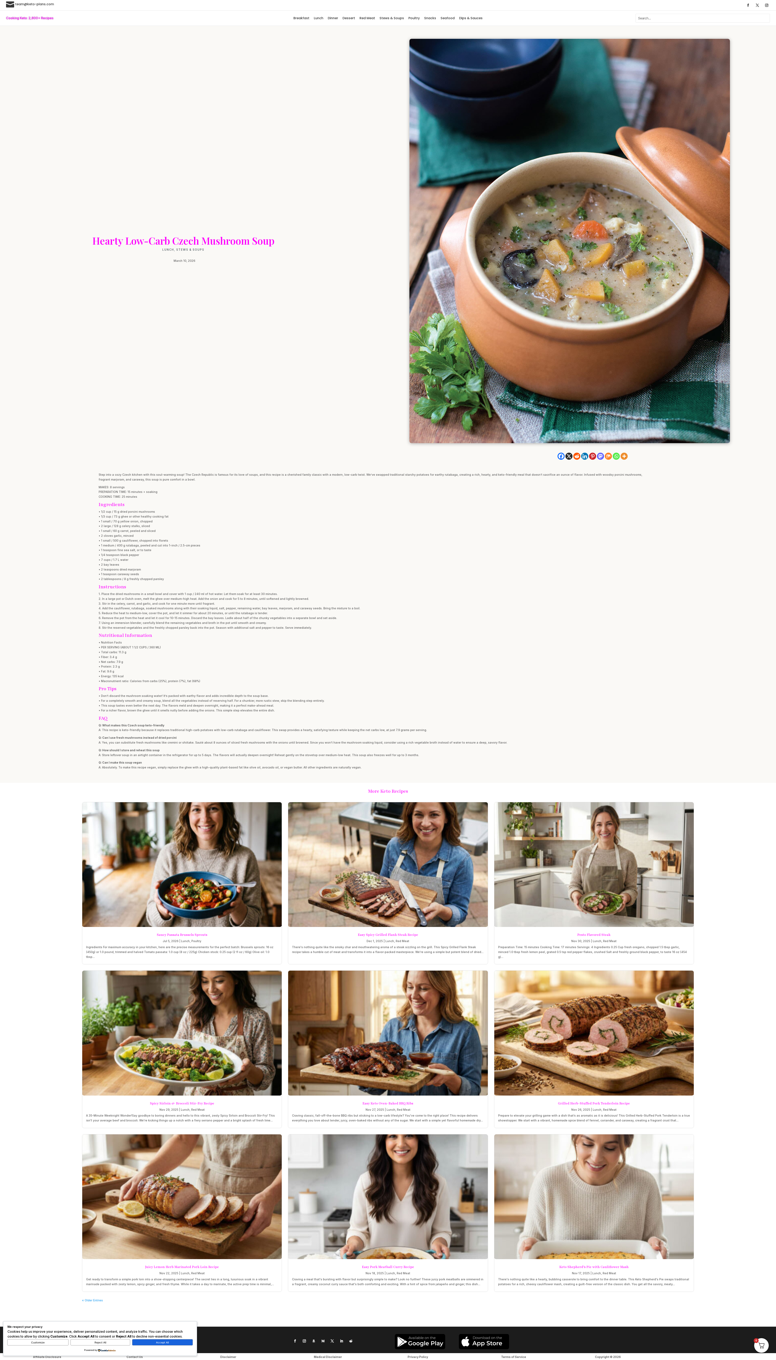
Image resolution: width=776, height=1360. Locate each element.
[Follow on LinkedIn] (341, 1341)
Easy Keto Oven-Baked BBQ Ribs (388, 1103)
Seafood (448, 18)
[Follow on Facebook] (748, 5)
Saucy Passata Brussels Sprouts (182, 935)
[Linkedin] (584, 456)
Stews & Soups (392, 18)
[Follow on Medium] (323, 1341)
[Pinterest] (592, 456)
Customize (38, 1342)
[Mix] (608, 456)
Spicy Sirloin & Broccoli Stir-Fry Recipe (182, 1103)
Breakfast (301, 18)
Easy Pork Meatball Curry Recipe (388, 1267)
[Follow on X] (757, 5)
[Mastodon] (600, 456)
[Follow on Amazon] (313, 1341)
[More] (624, 456)
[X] (569, 456)
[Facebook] (561, 456)
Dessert (349, 18)
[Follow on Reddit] (351, 1341)
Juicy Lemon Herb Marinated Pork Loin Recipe (182, 1267)
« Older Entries (92, 1300)
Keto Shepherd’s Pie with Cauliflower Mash (594, 1267)
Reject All (100, 1342)
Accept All (162, 1342)
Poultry (414, 18)
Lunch (318, 18)
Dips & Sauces (471, 18)
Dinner (333, 18)
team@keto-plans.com (34, 4)
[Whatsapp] (616, 456)
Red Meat (367, 18)
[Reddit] (576, 456)
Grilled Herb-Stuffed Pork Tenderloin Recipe (594, 1103)
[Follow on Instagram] (766, 5)
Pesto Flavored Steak (593, 935)
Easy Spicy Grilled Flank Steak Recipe (388, 935)
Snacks (430, 18)
